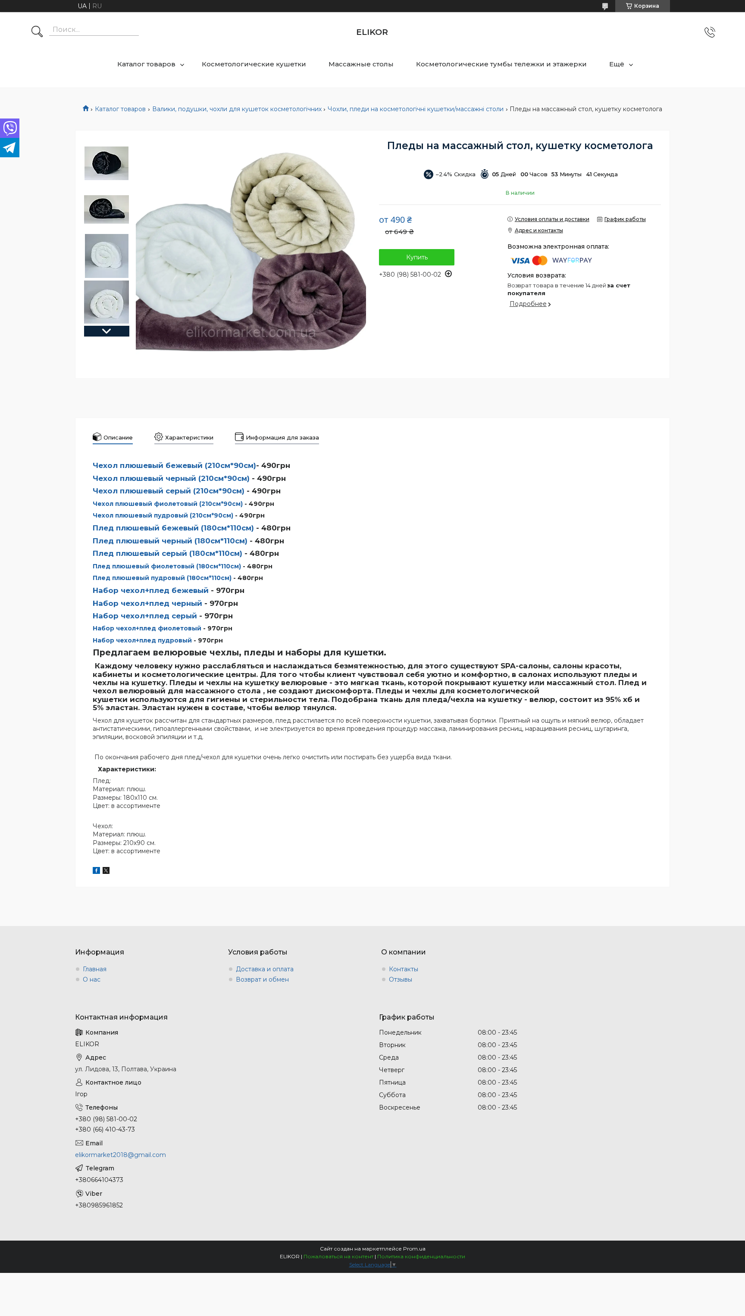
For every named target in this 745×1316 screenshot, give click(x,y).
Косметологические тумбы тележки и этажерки (501, 64)
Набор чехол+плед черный (147, 603)
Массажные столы (361, 64)
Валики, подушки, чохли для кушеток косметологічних (237, 109)
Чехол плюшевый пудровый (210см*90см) (163, 515)
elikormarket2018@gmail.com (120, 1155)
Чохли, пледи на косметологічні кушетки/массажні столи (416, 109)
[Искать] (37, 32)
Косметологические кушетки (254, 64)
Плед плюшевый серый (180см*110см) (167, 553)
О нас (91, 979)
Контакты (403, 969)
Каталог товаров (146, 64)
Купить (417, 257)
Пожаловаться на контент (338, 1256)
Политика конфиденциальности (421, 1256)
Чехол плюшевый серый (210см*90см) (168, 490)
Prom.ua (414, 1248)
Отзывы (400, 979)
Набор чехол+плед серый (145, 615)
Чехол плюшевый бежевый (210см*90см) (174, 465)
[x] (106, 872)
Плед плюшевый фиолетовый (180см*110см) (167, 566)
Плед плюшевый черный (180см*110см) (170, 540)
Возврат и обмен (262, 979)
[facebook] (96, 872)
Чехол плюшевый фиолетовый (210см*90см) (168, 504)
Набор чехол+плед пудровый (142, 640)
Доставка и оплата (265, 969)
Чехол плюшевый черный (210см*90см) (171, 478)
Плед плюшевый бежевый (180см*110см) (173, 528)
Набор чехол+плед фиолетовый (147, 628)
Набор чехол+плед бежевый (151, 590)
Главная (94, 969)
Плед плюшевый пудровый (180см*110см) (162, 578)
